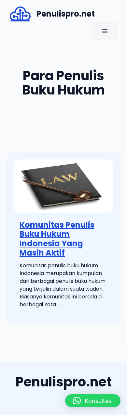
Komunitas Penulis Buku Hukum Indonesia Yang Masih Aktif (57, 239)
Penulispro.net (65, 13)
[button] (92, 400)
